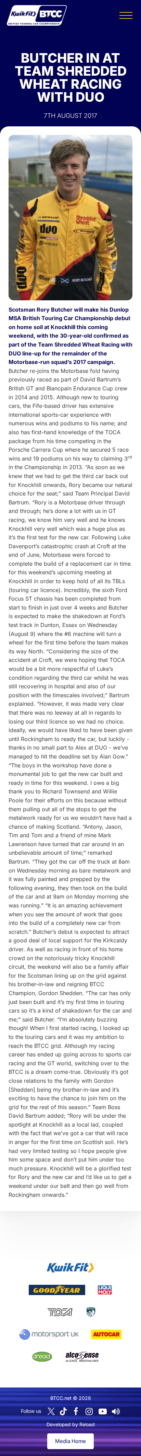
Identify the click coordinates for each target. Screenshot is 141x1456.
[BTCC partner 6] (49, 1334)
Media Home (70, 1441)
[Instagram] (89, 1411)
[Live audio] (116, 1411)
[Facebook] (76, 1411)
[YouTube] (103, 1411)
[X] (51, 1411)
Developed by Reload (71, 1424)
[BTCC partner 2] (57, 1290)
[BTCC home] (37, 15)
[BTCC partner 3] (104, 1290)
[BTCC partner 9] (82, 1357)
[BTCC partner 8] (42, 1357)
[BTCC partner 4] (60, 1312)
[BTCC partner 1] (70, 1268)
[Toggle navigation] (126, 15)
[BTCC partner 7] (106, 1334)
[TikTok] (63, 1411)
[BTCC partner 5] (90, 1312)
